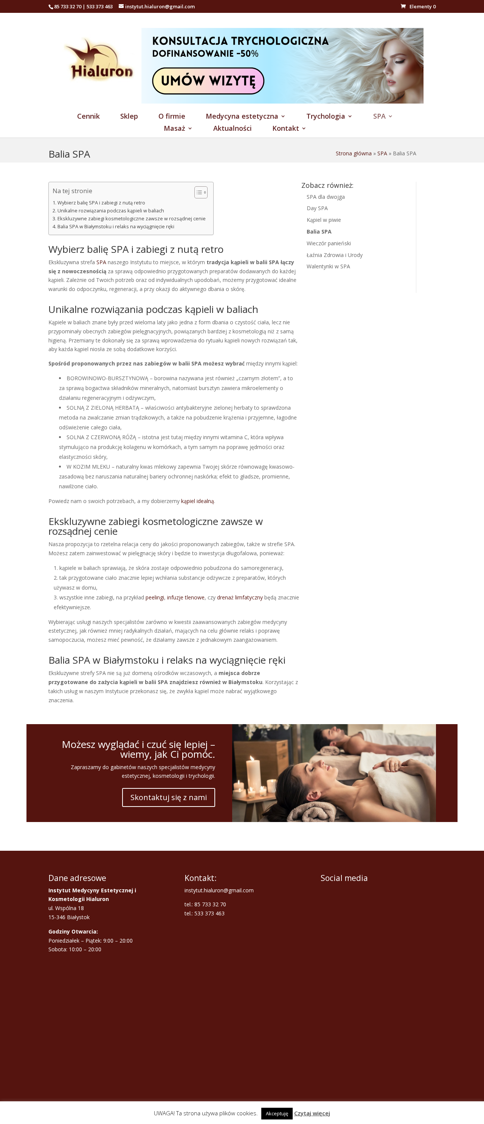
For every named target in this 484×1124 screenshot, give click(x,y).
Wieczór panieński (329, 243)
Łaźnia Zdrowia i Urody (335, 255)
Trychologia (325, 117)
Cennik (88, 117)
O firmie (171, 117)
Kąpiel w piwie (324, 219)
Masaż (174, 129)
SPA (379, 117)
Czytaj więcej (312, 1113)
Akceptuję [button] (277, 1113)
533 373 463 (100, 6)
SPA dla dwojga (326, 196)
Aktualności (232, 129)
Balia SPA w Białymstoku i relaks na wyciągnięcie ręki (115, 226)
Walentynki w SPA (328, 266)
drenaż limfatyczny (240, 597)
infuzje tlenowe (186, 597)
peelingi (155, 597)
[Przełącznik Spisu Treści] (197, 192)
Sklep (129, 117)
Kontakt (285, 129)
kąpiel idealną (197, 501)
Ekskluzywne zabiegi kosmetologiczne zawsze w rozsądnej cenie (131, 218)
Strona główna (354, 153)
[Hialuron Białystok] (100, 101)
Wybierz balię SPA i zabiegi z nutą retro (101, 203)
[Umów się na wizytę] (282, 101)
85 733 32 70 (67, 6)
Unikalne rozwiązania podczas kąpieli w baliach (110, 210)
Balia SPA (319, 231)
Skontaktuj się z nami (168, 797)
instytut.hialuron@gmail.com (219, 890)
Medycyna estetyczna (242, 117)
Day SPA (317, 208)
